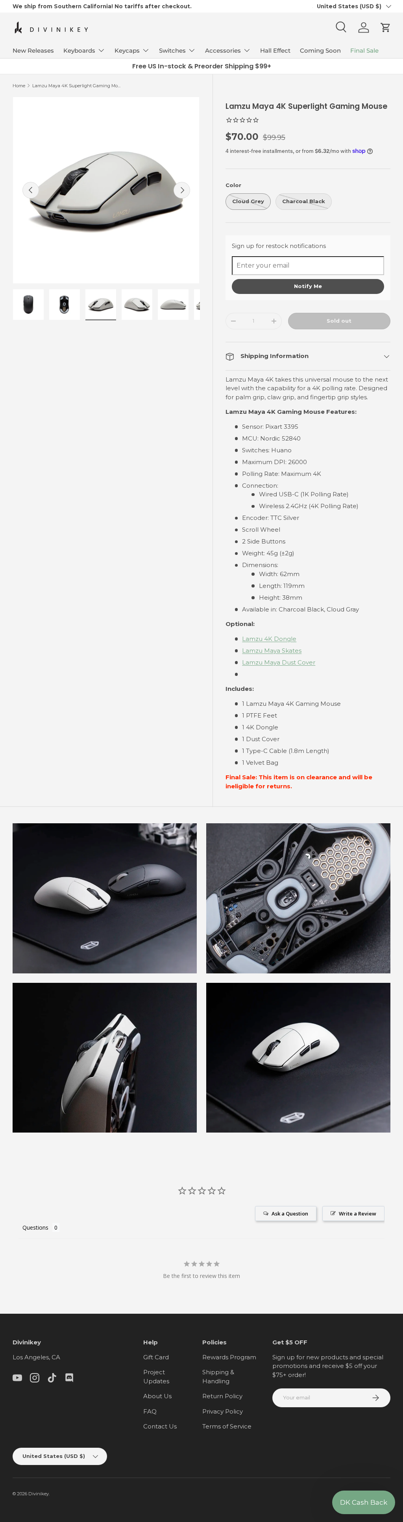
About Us (157, 1396)
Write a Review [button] (357, 1213)
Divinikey (38, 1493)
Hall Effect (275, 50)
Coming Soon (320, 50)
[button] (385, 27)
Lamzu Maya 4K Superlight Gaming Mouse (76, 85)
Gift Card (156, 1357)
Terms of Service (226, 1426)
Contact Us (160, 1426)
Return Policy (222, 1396)
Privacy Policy (222, 1411)
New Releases (33, 50)
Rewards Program (229, 1357)
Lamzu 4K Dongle (269, 639)
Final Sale (364, 50)
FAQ (150, 1411)
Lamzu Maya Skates (271, 650)
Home (19, 85)
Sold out (339, 321)
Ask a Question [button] (290, 1213)
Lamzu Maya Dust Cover (278, 662)
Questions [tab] (35, 1227)
